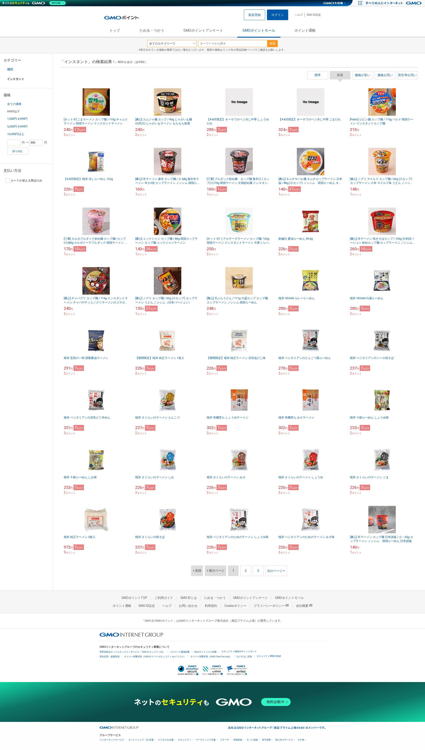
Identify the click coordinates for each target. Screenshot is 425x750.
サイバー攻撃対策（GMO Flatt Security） (211, 656)
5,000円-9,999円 (17, 126)
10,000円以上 (15, 134)
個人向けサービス (284, 739)
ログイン (277, 15)
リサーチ (224, 739)
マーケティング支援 (206, 739)
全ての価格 (14, 104)
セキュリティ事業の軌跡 (269, 656)
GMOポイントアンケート (203, 30)
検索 (272, 43)
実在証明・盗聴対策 (110, 656)
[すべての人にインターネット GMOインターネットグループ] (394, 3)
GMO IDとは (188, 598)
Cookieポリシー (235, 605)
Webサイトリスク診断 (205, 652)
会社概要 (302, 605)
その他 (301, 739)
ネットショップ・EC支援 (141, 739)
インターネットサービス (112, 739)
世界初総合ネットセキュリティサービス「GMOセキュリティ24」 (132, 652)
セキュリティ (184, 739)
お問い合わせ (188, 605)
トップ (114, 30)
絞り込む (17, 151)
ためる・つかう (151, 30)
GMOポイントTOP (134, 598)
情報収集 (237, 739)
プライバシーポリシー (269, 605)
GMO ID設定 (314, 14)
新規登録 (254, 15)
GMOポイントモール (259, 30)
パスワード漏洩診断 (180, 652)
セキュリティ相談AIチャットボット (239, 651)
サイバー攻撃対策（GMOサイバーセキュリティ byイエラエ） (155, 656)
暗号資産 (266, 739)
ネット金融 (252, 739)
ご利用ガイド (164, 598)
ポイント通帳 (305, 30)
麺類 (10, 69)
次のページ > (276, 571)
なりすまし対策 (244, 656)
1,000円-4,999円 (17, 118)
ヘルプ (299, 14)
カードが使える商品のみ (26, 180)
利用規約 (211, 605)
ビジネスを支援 (166, 739)
